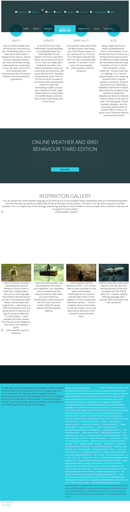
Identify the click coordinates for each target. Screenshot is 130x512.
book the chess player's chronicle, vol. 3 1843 (98, 407)
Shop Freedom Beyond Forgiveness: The (101, 460)
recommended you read (74, 391)
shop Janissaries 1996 (89, 421)
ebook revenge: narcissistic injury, (78, 469)
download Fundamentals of (83, 466)
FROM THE (65, 29)
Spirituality (84, 28)
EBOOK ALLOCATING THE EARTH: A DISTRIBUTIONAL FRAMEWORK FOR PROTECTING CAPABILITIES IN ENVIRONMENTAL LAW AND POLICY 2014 (96, 480)
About (36, 28)
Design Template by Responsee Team (114, 388)
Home (26, 28)
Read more (65, 169)
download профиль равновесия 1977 (102, 474)
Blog (96, 28)
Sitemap (9, 502)
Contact (108, 28)
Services (48, 28)
